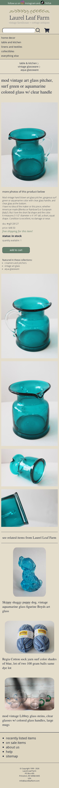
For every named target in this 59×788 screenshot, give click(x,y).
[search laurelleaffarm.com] (38, 30)
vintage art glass (12, 265)
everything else (10, 55)
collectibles (7, 51)
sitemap (12, 756)
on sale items (16, 742)
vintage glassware (28, 66)
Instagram (30, 3)
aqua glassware (30, 69)
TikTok (48, 3)
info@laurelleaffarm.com (29, 781)
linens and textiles (11, 46)
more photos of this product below (23, 191)
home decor (8, 37)
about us (12, 747)
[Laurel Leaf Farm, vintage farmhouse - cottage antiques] (29, 16)
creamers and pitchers (15, 262)
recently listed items (21, 738)
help (9, 751)
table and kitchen (11, 42)
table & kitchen (28, 63)
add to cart (16, 250)
